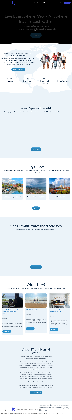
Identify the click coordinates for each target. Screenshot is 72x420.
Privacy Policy (42, 413)
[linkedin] (65, 416)
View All (36, 208)
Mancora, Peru (36, 197)
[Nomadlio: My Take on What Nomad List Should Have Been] (12, 300)
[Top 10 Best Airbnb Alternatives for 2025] (59, 300)
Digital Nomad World (43, 404)
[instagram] (62, 416)
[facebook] (59, 416)
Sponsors (69, 413)
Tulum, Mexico (12, 197)
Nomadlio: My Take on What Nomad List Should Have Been (10, 311)
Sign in (61, 2)
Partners (64, 413)
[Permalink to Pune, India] (59, 186)
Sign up (67, 2)
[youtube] (70, 416)
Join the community (36, 392)
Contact (59, 413)
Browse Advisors (36, 267)
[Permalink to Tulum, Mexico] (12, 186)
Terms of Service (48, 413)
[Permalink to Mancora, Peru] (36, 186)
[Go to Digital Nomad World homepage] (8, 3)
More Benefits (36, 149)
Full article (6, 331)
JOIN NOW (36, 35)
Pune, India (59, 197)
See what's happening (18, 69)
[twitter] (67, 416)
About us (55, 413)
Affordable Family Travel (33, 310)
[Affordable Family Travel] (36, 300)
